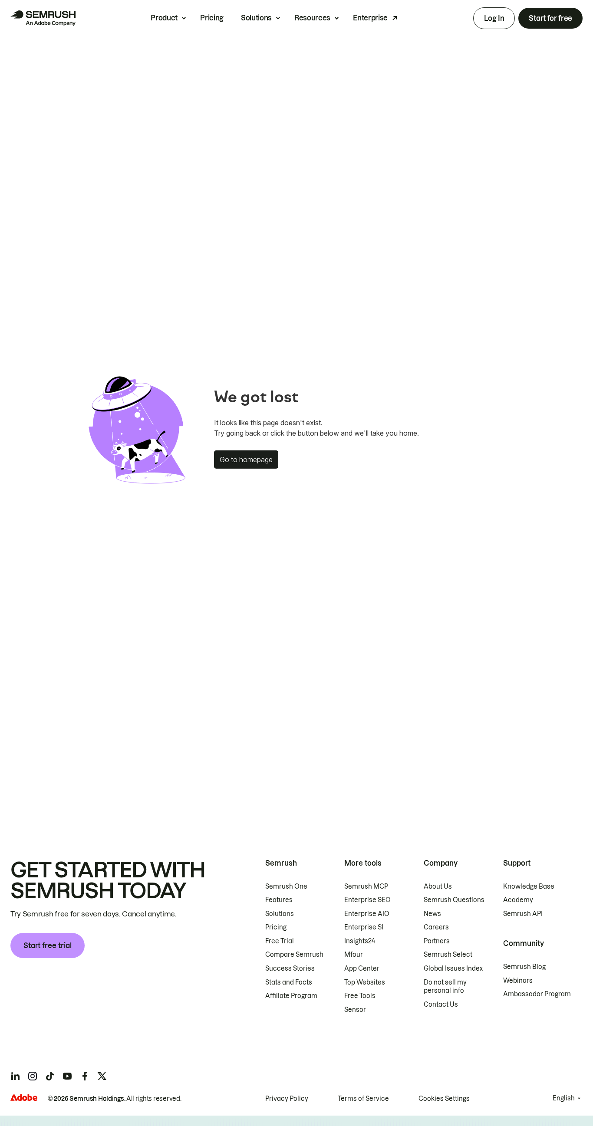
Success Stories (290, 968)
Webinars (518, 980)
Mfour (353, 954)
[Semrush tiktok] (50, 1076)
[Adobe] (23, 1097)
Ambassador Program (537, 994)
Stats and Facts (288, 982)
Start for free (550, 18)
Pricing (212, 18)
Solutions (256, 18)
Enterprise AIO (366, 913)
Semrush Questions (454, 899)
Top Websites (364, 982)
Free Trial (279, 941)
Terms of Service (363, 1098)
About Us (438, 886)
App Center (361, 968)
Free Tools (360, 995)
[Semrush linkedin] (15, 1076)
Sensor (355, 1009)
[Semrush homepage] (43, 18)
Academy (518, 899)
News (432, 913)
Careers (436, 927)
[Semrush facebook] (84, 1076)
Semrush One (286, 886)
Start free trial (47, 945)
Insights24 (359, 941)
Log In (494, 18)
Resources (312, 18)
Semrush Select (448, 954)
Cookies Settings (444, 1098)
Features (279, 899)
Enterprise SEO (367, 899)
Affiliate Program (291, 995)
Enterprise (370, 18)
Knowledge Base (528, 886)
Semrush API (523, 913)
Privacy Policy (286, 1098)
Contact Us (441, 1004)
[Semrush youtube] (67, 1076)
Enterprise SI (363, 927)
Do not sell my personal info (445, 987)
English (564, 1098)
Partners (437, 941)
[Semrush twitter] (102, 1076)
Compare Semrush (294, 954)
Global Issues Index (453, 968)
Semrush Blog (524, 966)
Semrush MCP (366, 886)
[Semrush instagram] (32, 1076)
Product (164, 18)
